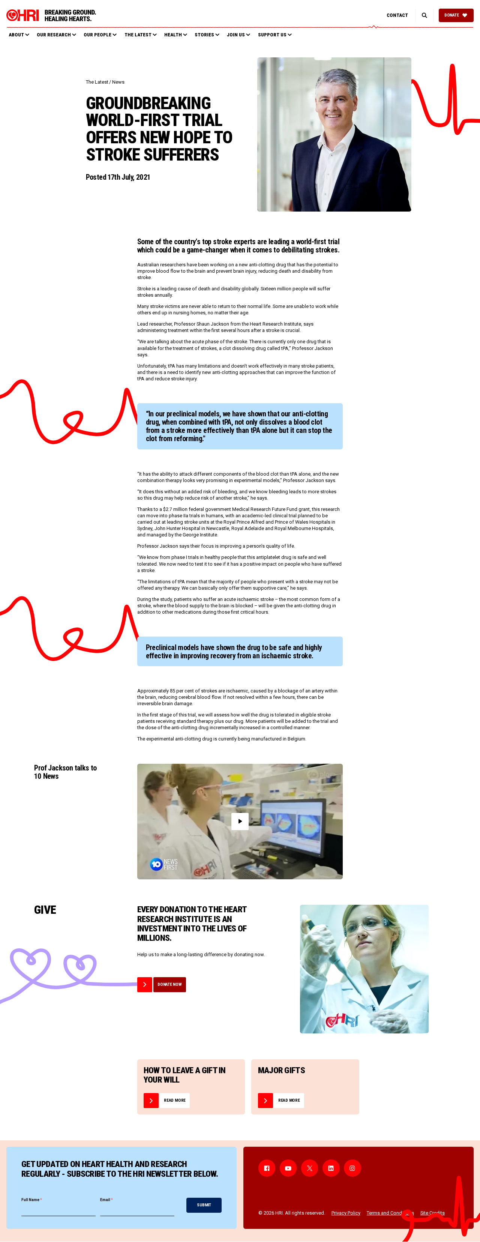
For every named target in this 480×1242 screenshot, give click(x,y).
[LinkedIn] (331, 1168)
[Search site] (424, 15)
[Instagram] (352, 1168)
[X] (309, 1168)
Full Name (31, 1200)
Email (106, 1200)
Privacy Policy (346, 1213)
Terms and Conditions (390, 1213)
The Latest (97, 82)
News (118, 82)
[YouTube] (288, 1168)
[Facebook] (267, 1168)
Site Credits (432, 1213)
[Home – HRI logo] (51, 15)
